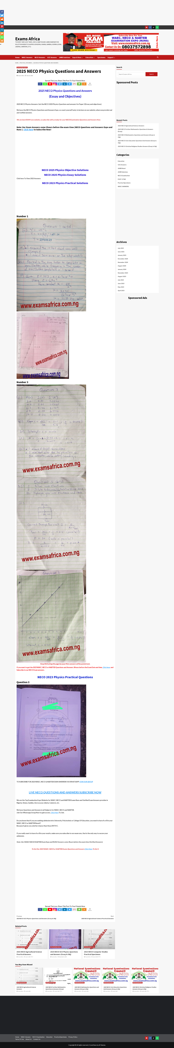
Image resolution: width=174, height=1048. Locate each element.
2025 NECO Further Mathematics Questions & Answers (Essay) (135, 130)
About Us (29, 1039)
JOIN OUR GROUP (86, 782)
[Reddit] (2, 19)
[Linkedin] (64, 83)
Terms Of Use (19, 1039)
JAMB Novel (122, 168)
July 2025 (121, 248)
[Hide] (0, 44)
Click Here (55, 813)
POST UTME (122, 179)
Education (89, 57)
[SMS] (79, 83)
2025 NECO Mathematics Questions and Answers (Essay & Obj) (136, 136)
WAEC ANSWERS (123, 186)
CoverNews (93, 1045)
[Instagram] (55, 83)
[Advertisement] (87, 12)
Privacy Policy (72, 1037)
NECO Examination (124, 175)
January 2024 (122, 269)
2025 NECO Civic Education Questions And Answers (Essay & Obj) (137, 142)
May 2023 (121, 287)
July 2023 (121, 280)
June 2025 (121, 251)
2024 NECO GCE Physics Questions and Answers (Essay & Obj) (36, 917)
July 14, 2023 (95, 956)
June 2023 (121, 283)
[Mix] (2, 33)
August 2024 (122, 266)
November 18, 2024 (63, 956)
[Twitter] (59, 83)
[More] (84, 83)
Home (17, 57)
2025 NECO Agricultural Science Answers (131, 126)
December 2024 (123, 259)
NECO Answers (40, 57)
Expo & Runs (76, 57)
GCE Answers (52, 57)
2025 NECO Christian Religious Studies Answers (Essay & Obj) (137, 146)
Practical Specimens (22, 67)
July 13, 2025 (30, 75)
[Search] (158, 57)
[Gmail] (74, 83)
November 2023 (123, 273)
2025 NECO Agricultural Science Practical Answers (97, 917)
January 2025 (122, 255)
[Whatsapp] (45, 83)
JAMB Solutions (64, 57)
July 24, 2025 (27, 991)
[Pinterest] (2, 26)
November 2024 (123, 262)
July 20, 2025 (56, 991)
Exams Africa (27, 38)
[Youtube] (50, 83)
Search (119, 67)
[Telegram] (69, 83)
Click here (28, 129)
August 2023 (122, 276)
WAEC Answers (27, 57)
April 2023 (121, 290)
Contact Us (36, 1039)
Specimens (101, 57)
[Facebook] (40, 83)
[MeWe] (2, 30)
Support (110, 57)
